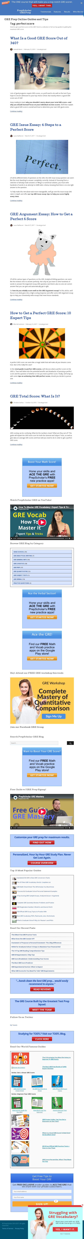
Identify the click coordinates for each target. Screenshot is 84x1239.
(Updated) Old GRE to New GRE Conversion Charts (33, 878)
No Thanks (65, 1234)
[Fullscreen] (72, 538)
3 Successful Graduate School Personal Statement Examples (37, 891)
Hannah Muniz (17, 49)
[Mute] (69, 538)
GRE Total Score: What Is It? (35, 396)
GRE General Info (20, 560)
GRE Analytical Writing (23, 556)
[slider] (40, 538)
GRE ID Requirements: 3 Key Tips (23, 955)
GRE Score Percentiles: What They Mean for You (56, 1160)
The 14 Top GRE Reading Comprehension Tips (27, 951)
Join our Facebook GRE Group (27, 727)
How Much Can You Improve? (39, 1111)
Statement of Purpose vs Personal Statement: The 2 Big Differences (36, 943)
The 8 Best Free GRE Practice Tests (24, 935)
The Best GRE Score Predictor (22, 963)
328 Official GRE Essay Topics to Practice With (32, 912)
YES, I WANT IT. (65, 1229)
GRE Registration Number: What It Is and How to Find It (34, 907)
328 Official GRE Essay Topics (60, 1090)
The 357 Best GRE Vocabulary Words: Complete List (34, 882)
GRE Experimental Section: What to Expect (27, 967)
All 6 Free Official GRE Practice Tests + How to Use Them (55, 1147)
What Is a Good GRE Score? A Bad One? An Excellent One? (56, 1134)
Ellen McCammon (18, 324)
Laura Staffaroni (18, 136)
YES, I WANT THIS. (42, 5)
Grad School (19, 552)
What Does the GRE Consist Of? (23, 939)
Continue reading (16, 111)
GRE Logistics (19, 563)
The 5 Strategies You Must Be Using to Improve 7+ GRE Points (56, 1058)
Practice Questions (21, 583)
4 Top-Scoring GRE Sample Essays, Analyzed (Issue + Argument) (38, 896)
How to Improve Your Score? (60, 1111)
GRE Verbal (18, 579)
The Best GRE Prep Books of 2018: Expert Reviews (54, 1067)
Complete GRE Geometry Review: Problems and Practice (35, 903)
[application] (42, 522)
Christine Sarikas (18, 403)
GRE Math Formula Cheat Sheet (20, 1090)
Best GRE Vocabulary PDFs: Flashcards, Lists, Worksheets (36, 916)
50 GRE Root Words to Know (40, 1090)
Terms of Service (7, 1228)
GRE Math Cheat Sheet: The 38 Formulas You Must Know (35, 887)
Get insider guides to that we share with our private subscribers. (42, 1185)
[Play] (11, 538)
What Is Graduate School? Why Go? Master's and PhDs (35, 920)
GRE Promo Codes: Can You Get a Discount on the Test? (54, 1120)
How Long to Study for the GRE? (19, 1111)
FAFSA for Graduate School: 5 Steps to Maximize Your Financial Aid (35, 947)
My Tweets (13, 1025)
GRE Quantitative (20, 571)
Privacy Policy (19, 1228)
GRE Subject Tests (20, 575)
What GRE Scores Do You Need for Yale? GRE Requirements (32, 971)
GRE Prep (17, 567)
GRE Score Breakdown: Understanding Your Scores (30, 959)
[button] (42, 4)
